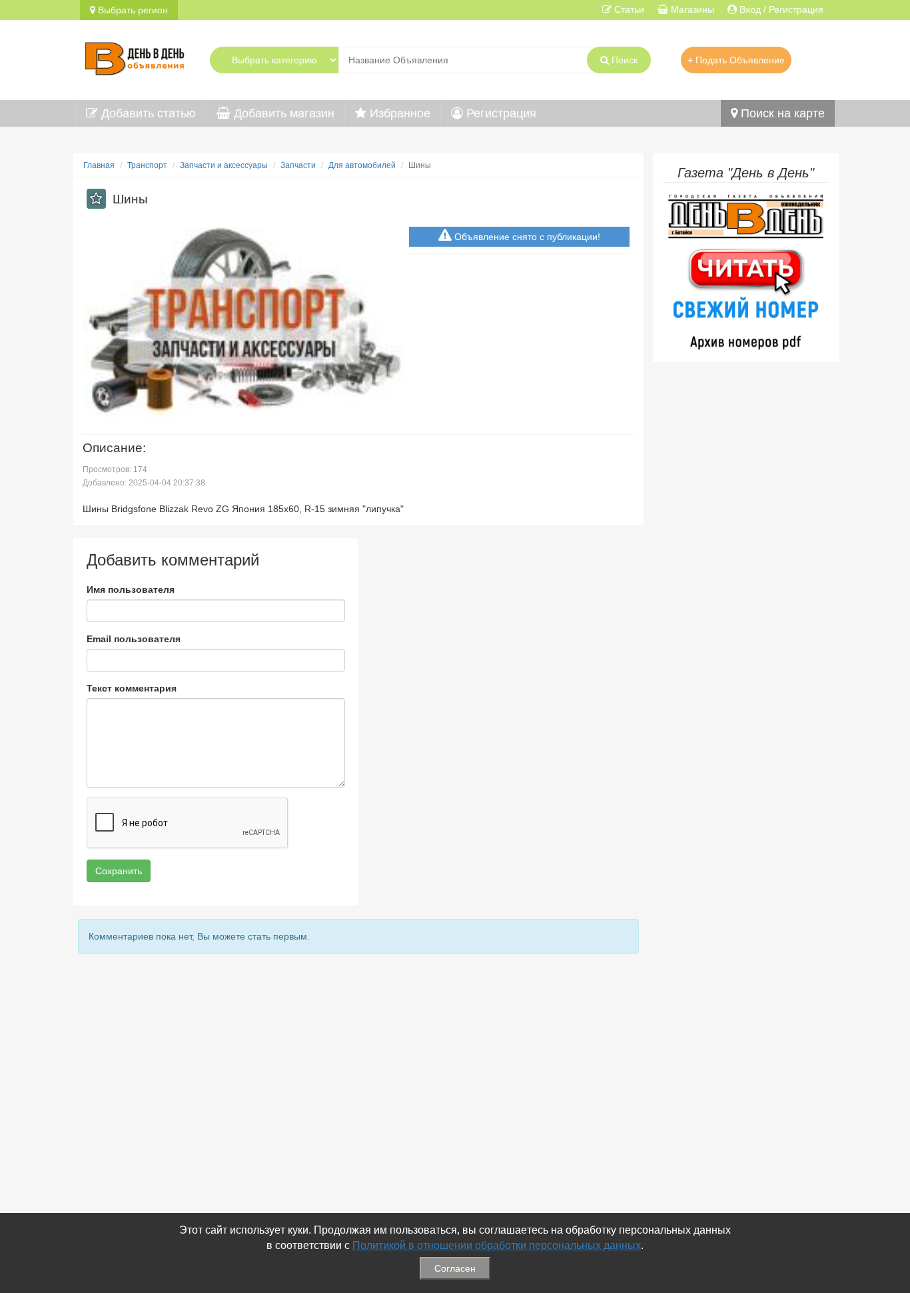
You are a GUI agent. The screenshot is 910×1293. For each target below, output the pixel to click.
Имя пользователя (131, 589)
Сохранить (118, 871)
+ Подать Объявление (736, 60)
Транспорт (147, 165)
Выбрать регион (131, 10)
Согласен (455, 1268)
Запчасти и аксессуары (224, 165)
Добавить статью (147, 113)
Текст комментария (132, 688)
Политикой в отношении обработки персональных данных (496, 1245)
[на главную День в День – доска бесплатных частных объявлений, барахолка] (135, 56)
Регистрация (499, 113)
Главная (99, 165)
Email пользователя (134, 638)
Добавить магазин (282, 113)
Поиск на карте (781, 113)
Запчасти (298, 165)
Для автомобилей (362, 165)
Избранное (398, 113)
